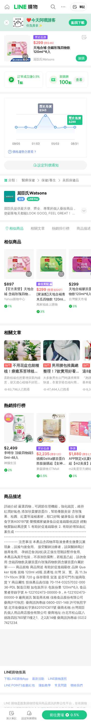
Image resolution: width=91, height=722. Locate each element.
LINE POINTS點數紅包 (19, 685)
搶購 (81, 58)
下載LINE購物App (16, 679)
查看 (79, 80)
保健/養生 (48, 180)
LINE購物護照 (57, 679)
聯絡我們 (77, 685)
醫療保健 (28, 180)
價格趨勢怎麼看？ (24, 152)
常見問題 (61, 685)
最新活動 (38, 679)
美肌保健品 (70, 180)
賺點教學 (45, 685)
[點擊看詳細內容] (19, 264)
